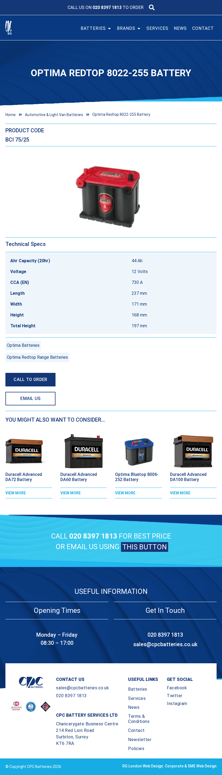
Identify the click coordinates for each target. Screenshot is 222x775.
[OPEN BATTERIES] (109, 28)
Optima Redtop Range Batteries (37, 357)
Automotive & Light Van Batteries (54, 115)
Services (137, 698)
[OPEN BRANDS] (139, 28)
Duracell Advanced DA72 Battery (23, 477)
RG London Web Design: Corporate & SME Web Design (169, 766)
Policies (136, 748)
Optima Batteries (23, 345)
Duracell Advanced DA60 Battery (78, 477)
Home (10, 115)
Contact (136, 730)
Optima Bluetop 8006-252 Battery (137, 477)
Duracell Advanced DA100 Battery (188, 477)
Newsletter (139, 739)
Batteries (137, 689)
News (133, 707)
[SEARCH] (152, 7)
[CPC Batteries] (15, 28)
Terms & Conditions (138, 719)
